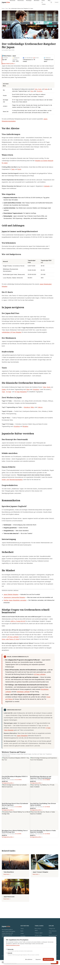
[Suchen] (51, 2)
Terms (56, 955)
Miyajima (25, 426)
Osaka (46, 89)
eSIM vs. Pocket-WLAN (18, 621)
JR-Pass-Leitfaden (13, 637)
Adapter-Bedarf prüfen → (8, 63)
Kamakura (27, 407)
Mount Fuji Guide (53, 935)
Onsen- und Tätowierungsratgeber (12, 479)
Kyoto (39, 89)
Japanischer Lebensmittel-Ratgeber (14, 597)
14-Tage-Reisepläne (21, 391)
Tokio (35, 89)
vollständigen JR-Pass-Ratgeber (11, 332)
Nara (32, 91)
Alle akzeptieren (48, 959)
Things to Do (52, 928)
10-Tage (8, 391)
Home (3, 8)
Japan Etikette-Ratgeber (11, 594)
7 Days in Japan (38, 932)
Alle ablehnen (28, 959)
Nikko (32, 407)
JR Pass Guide (38, 935)
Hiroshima (39, 91)
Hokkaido (47, 186)
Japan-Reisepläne (22, 735)
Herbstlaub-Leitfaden (23, 691)
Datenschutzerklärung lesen (13, 945)
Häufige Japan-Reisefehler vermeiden (15, 600)
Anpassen (38, 959)
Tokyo (22, 928)
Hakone (40, 407)
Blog (7, 8)
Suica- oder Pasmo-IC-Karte (10, 639)
